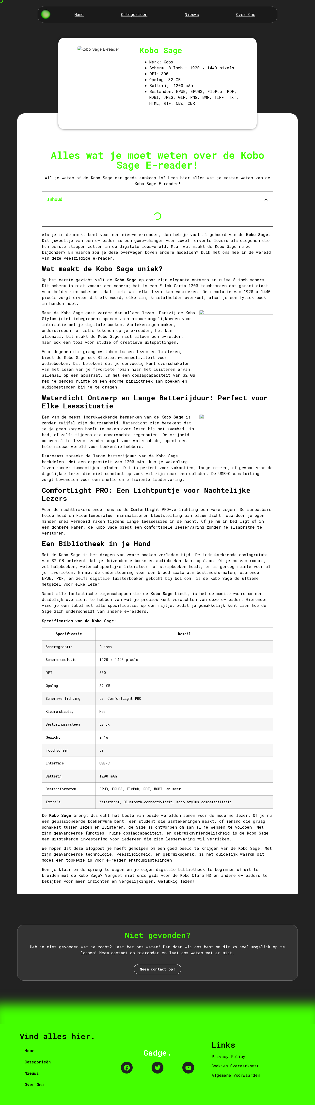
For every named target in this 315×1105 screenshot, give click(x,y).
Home (79, 14)
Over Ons (245, 14)
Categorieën (134, 14)
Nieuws (192, 14)
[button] (266, 199)
